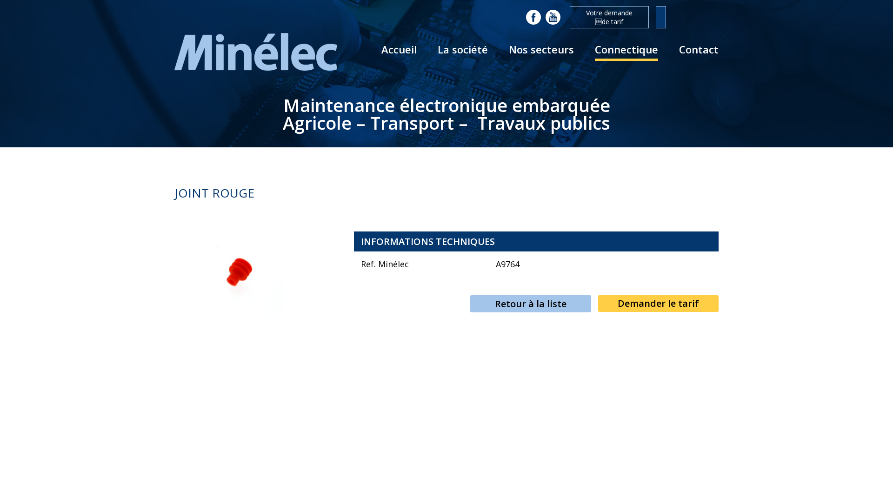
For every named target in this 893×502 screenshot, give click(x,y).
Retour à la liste (530, 303)
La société (463, 49)
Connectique (626, 49)
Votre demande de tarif (609, 17)
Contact (699, 49)
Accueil (399, 49)
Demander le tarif (658, 303)
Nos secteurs (541, 49)
